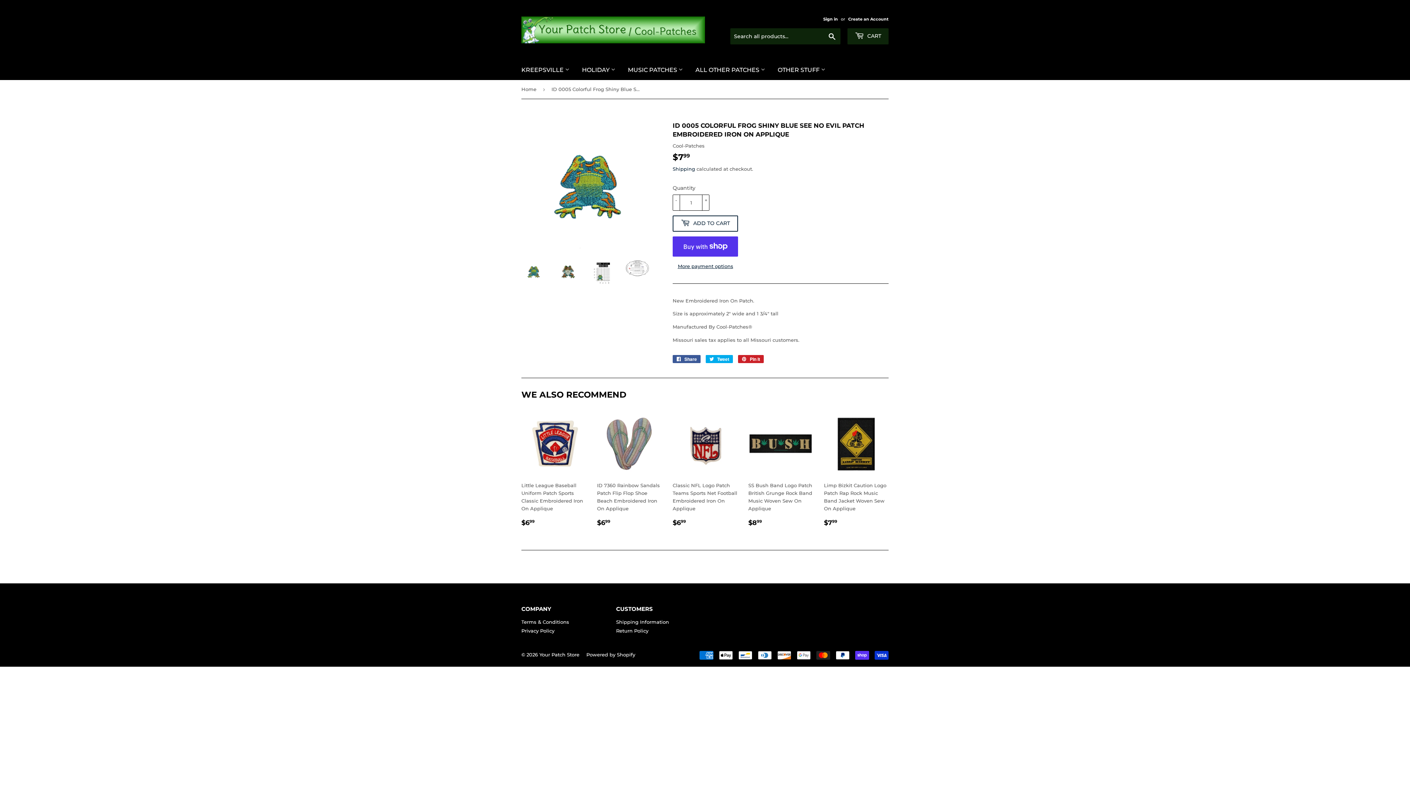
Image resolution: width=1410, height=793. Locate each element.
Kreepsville (543, 69)
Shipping (684, 169)
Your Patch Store (559, 655)
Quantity (684, 188)
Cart (873, 36)
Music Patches (653, 69)
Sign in (830, 19)
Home (528, 89)
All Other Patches (728, 69)
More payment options (705, 266)
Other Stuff (799, 69)
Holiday (596, 69)
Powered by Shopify (610, 655)
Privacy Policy (537, 631)
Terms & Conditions (545, 622)
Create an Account (868, 19)
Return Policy (632, 631)
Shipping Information (642, 622)
